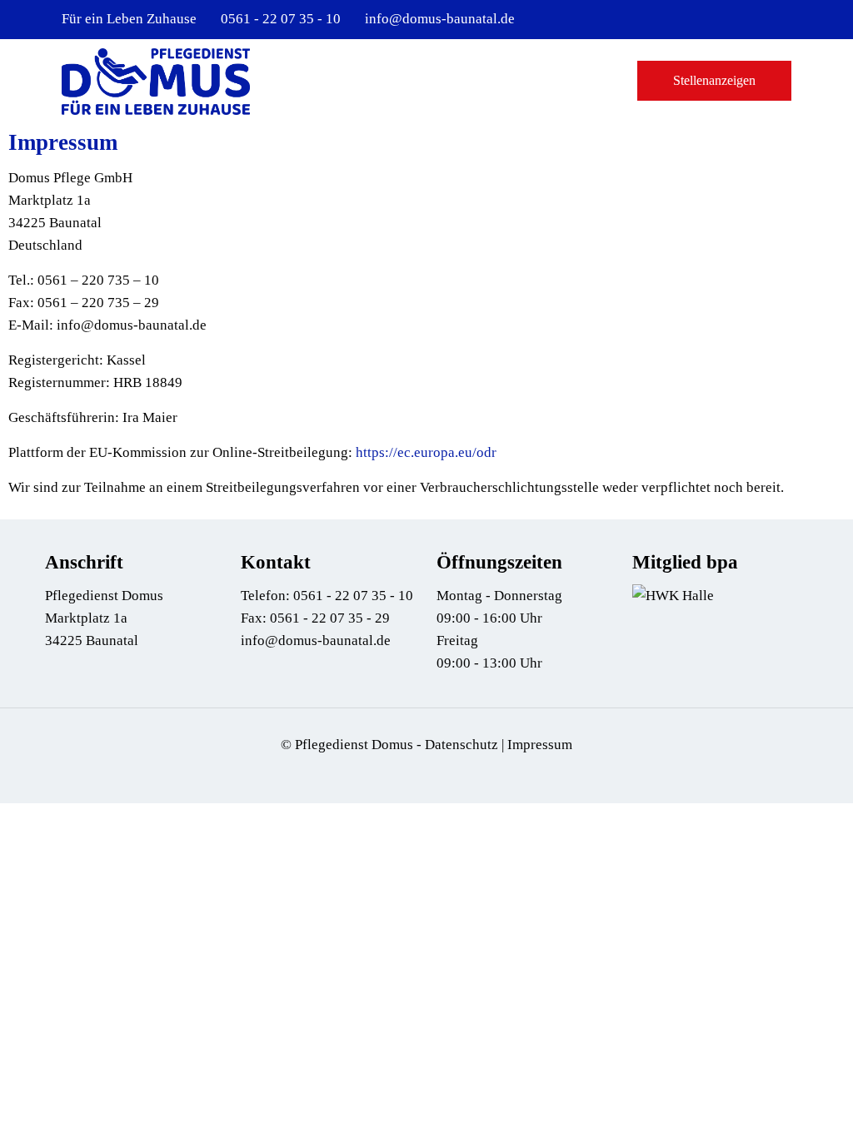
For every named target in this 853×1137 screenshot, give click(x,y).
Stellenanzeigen (714, 80)
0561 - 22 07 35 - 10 (281, 19)
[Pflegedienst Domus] (156, 80)
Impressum (539, 744)
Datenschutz (461, 744)
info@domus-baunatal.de (440, 19)
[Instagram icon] (782, 20)
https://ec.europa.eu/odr (426, 452)
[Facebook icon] (761, 20)
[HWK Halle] (673, 595)
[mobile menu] (590, 81)
